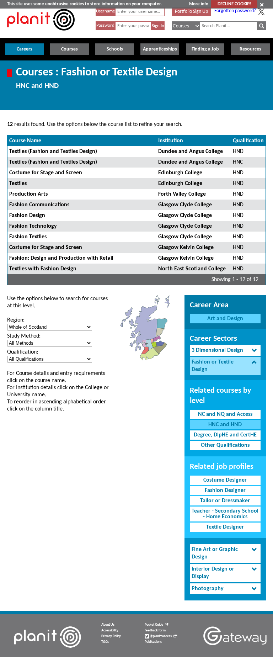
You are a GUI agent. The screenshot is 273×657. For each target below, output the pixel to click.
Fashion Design (27, 215)
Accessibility (109, 630)
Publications (153, 641)
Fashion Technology (33, 226)
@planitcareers (160, 636)
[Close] (261, 4)
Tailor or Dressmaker (225, 501)
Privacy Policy (111, 636)
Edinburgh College (180, 173)
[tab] (225, 350)
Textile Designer (225, 527)
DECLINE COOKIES (234, 4)
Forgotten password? (235, 11)
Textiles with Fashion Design (42, 269)
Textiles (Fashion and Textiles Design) (53, 151)
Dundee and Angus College (190, 151)
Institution (170, 141)
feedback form (155, 630)
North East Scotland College (192, 269)
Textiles (18, 183)
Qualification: (22, 352)
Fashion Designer (225, 490)
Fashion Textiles (28, 237)
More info (198, 4)
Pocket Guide (154, 624)
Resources (250, 49)
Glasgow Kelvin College (186, 247)
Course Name (25, 141)
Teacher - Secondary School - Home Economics (225, 514)
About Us (107, 624)
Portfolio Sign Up (191, 11)
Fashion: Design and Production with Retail (61, 258)
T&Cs (105, 641)
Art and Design (225, 319)
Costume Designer (225, 480)
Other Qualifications (225, 445)
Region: (16, 320)
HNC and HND (225, 425)
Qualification (248, 141)
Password (105, 25)
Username (105, 11)
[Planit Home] (41, 34)
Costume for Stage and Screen (45, 173)
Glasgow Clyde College (185, 205)
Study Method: (24, 336)
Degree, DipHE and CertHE (225, 435)
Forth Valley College (182, 194)
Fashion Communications (39, 205)
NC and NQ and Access (225, 414)
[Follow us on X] (261, 11)
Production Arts (28, 194)
